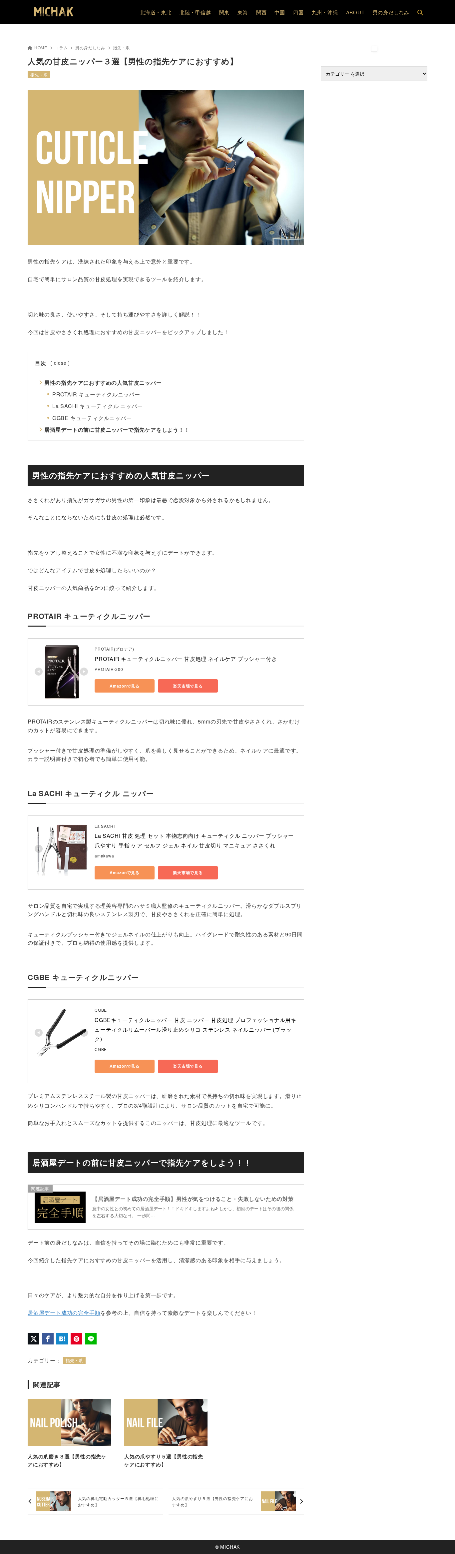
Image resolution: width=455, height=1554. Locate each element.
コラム (61, 47)
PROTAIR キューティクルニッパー (96, 394)
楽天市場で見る (188, 686)
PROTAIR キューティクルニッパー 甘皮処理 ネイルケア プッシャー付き (186, 659)
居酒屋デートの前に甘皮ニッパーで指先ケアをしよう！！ (117, 429)
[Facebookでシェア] (48, 1338)
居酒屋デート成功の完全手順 (64, 1312)
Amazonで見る (125, 686)
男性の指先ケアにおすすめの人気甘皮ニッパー (103, 382)
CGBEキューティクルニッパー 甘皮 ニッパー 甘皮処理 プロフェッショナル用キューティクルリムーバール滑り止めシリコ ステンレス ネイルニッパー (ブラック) (195, 1029)
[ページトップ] (440, 1539)
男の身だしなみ (90, 47)
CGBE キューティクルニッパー (92, 418)
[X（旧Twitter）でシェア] (33, 1338)
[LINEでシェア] (91, 1338)
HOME (40, 47)
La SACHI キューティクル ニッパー (97, 406)
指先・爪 (121, 47)
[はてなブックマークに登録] (62, 1338)
